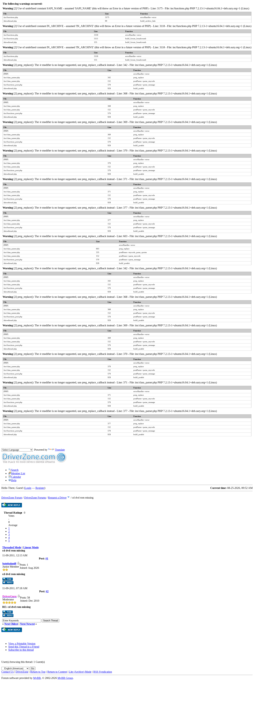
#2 (47, 591)
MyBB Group (65, 678)
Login (28, 487)
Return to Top (37, 671)
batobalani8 (9, 563)
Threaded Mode (11, 547)
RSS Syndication (102, 671)
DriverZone (22, 671)
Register (39, 487)
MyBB (37, 678)
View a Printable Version (21, 643)
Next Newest (27, 623)
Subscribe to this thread (21, 649)
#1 (46, 558)
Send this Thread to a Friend (23, 646)
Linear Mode (31, 547)
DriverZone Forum (11, 497)
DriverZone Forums (35, 497)
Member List (18, 473)
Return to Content (57, 671)
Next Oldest (11, 623)
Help (13, 480)
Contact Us (7, 671)
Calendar (16, 476)
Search (14, 469)
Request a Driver (57, 497)
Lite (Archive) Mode (80, 671)
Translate (60, 449)
